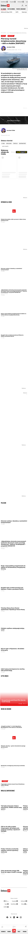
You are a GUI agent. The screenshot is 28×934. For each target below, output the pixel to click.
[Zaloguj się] (22, 5)
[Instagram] (20, 917)
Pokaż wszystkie (5, 146)
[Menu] (26, 5)
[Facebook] (7, 917)
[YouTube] (17, 917)
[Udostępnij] (25, 926)
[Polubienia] (2, 927)
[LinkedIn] (14, 917)
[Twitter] (10, 917)
